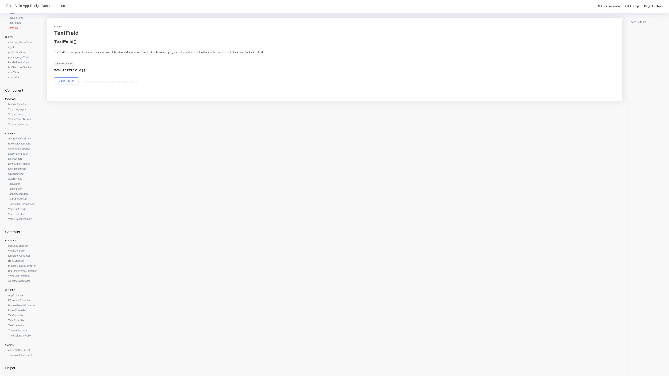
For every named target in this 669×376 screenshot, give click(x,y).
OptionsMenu (16, 173)
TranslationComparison (21, 203)
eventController (16, 250)
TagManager (15, 22)
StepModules (15, 114)
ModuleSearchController (22, 305)
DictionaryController (19, 300)
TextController (16, 325)
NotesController (17, 310)
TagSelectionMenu (18, 193)
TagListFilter (15, 188)
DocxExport (15, 158)
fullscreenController (19, 255)
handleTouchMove (18, 62)
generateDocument (19, 349)
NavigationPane (17, 168)
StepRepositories (18, 124)
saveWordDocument (20, 355)
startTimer (14, 72)
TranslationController (20, 335)
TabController (15, 315)
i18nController (16, 260)
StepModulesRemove (20, 119)
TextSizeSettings (17, 198)
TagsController (16, 320)
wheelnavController (19, 280)
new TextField (638, 21)
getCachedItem (17, 52)
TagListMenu (15, 17)
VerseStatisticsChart (20, 218)
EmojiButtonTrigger (19, 163)
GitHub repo (632, 6)
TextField (13, 27)
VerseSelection (16, 214)
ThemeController (17, 330)
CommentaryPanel (19, 148)
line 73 (133, 81)
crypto (11, 47)
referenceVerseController (22, 270)
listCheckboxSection (20, 67)
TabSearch (14, 183)
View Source (66, 80)
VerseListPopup (17, 208)
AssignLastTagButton (20, 138)
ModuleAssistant (17, 104)
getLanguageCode (18, 57)
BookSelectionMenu (19, 143)
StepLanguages (17, 109)
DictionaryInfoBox (18, 153)
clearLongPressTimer (20, 42)
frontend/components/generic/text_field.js (105, 81)
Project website (653, 6)
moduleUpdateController (22, 265)
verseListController (19, 275)
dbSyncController (18, 245)
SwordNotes (15, 178)
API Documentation (609, 6)
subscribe (13, 77)
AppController (16, 295)
